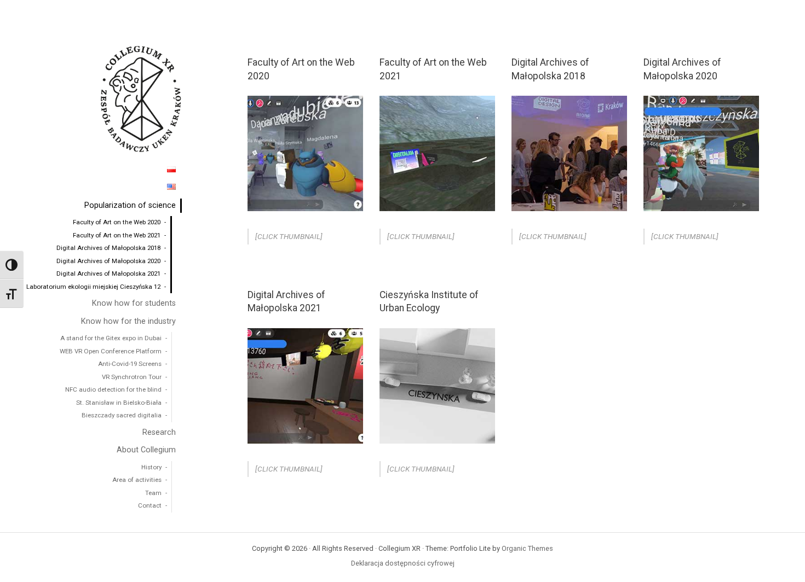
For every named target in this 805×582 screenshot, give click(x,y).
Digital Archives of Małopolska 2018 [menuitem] (108, 248)
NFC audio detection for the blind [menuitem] (113, 389)
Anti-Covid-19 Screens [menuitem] (130, 364)
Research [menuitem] (159, 432)
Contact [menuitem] (150, 505)
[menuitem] (171, 169)
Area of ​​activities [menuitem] (137, 480)
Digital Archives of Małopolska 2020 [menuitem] (108, 261)
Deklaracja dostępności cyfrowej (403, 563)
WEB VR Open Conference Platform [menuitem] (111, 351)
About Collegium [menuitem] (146, 450)
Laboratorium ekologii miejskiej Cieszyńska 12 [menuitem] (93, 286)
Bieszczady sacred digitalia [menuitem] (122, 415)
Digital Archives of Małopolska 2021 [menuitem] (108, 273)
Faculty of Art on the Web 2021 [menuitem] (116, 235)
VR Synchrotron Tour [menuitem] (132, 377)
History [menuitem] (151, 467)
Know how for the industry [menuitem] (128, 321)
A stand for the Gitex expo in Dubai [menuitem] (111, 338)
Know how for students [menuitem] (134, 303)
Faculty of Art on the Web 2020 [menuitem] (116, 222)
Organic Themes (527, 548)
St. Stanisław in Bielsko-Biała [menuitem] (119, 402)
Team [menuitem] (153, 493)
